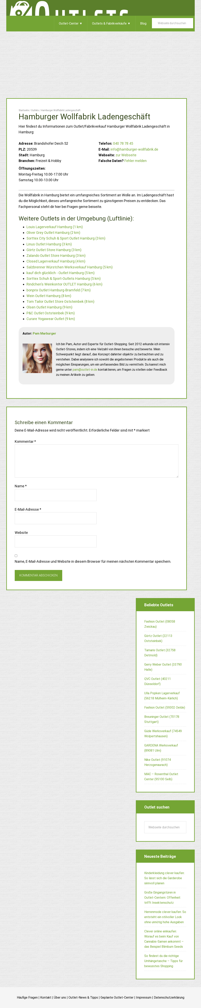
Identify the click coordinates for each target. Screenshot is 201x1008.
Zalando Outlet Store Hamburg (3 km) (56, 255)
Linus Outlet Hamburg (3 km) (49, 244)
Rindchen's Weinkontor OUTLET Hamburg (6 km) (64, 284)
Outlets (100, 8)
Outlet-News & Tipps (83, 997)
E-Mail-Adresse (28, 509)
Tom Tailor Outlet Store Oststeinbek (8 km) (60, 301)
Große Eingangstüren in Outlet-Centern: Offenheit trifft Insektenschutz (162, 898)
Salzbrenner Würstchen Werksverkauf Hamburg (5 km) (69, 267)
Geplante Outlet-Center (116, 997)
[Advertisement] (100, 60)
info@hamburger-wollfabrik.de (134, 149)
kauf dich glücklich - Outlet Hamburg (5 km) (60, 273)
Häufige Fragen (27, 997)
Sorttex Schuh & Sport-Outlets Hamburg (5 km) (63, 278)
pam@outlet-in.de (85, 369)
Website (21, 533)
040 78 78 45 (123, 143)
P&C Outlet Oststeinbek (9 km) (50, 313)
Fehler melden (135, 161)
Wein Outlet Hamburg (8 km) (48, 296)
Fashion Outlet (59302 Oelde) (164, 707)
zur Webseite (126, 155)
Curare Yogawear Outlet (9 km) (50, 319)
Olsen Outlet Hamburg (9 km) (49, 307)
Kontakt (45, 997)
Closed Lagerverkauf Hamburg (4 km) (55, 261)
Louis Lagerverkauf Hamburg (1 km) (54, 227)
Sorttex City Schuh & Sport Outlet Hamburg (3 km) (65, 238)
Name (21, 486)
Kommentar (25, 441)
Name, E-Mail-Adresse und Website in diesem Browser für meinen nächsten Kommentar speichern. (93, 561)
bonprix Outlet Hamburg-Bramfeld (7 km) (58, 290)
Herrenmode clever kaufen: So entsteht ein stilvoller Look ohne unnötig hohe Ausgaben (165, 917)
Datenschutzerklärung (169, 997)
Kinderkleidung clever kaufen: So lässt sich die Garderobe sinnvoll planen (164, 878)
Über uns (60, 997)
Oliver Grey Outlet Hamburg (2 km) (53, 233)
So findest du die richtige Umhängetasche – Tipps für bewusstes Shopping (163, 961)
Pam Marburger (44, 333)
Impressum (143, 997)
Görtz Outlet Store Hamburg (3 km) (53, 250)
